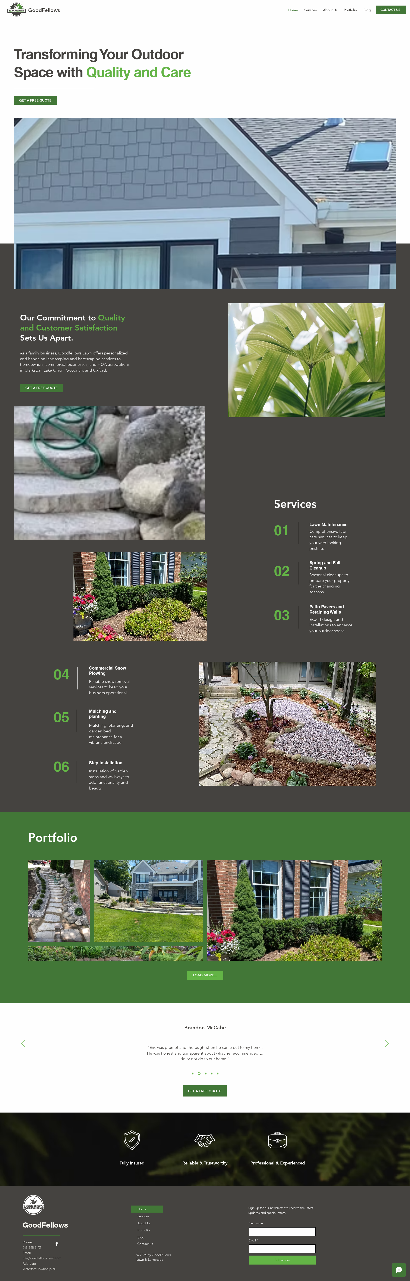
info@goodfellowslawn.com (42, 1258)
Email (253, 1240)
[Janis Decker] (217, 1073)
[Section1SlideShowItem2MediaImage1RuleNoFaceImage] (198, 1073)
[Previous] (23, 1043)
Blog (141, 1237)
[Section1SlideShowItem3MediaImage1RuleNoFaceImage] (205, 1073)
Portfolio (144, 1230)
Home (142, 1209)
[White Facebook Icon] (57, 1244)
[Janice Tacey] (211, 1073)
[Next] (387, 1043)
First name (256, 1223)
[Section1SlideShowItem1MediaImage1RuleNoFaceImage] (192, 1073)
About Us (144, 1223)
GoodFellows (45, 1224)
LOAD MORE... (205, 975)
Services (143, 1216)
